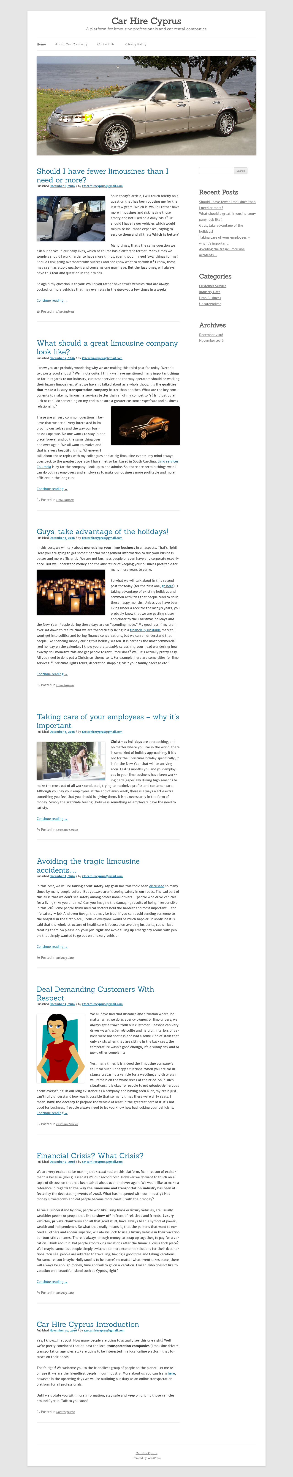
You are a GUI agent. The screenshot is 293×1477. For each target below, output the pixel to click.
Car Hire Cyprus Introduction (88, 1324)
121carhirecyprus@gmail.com (102, 186)
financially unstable (145, 630)
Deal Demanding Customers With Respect (95, 993)
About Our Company (71, 44)
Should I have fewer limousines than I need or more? (103, 175)
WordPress (154, 1458)
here (171, 1373)
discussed (156, 886)
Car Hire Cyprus (147, 21)
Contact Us (105, 44)
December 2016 (211, 335)
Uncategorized (65, 1412)
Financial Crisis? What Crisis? (90, 1155)
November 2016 (211, 341)
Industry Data (65, 957)
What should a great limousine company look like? (107, 347)
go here (167, 586)
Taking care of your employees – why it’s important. (108, 721)
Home (41, 44)
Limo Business (65, 311)
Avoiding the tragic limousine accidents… (88, 865)
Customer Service (67, 830)
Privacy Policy (135, 44)
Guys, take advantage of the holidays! (102, 531)
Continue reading (52, 300)
